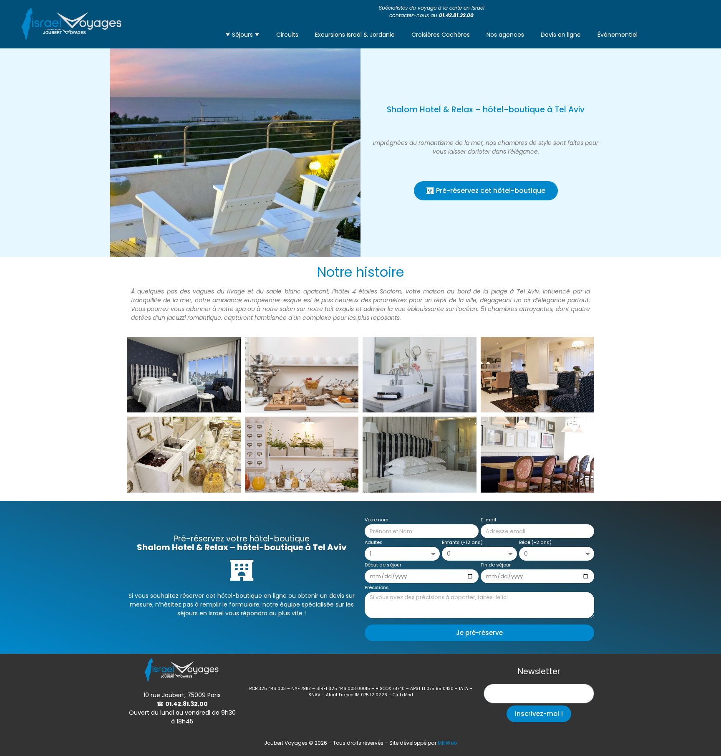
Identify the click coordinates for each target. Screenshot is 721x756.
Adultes (374, 543)
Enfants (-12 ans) (462, 543)
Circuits (287, 34)
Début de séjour (383, 565)
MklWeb (447, 742)
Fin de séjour (496, 565)
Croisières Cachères (440, 34)
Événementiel (617, 34)
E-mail (488, 520)
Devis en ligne (561, 34)
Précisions (377, 588)
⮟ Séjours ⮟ (242, 34)
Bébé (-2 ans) (535, 543)
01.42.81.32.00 (456, 15)
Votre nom (376, 520)
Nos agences (505, 34)
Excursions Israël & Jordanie (355, 34)
